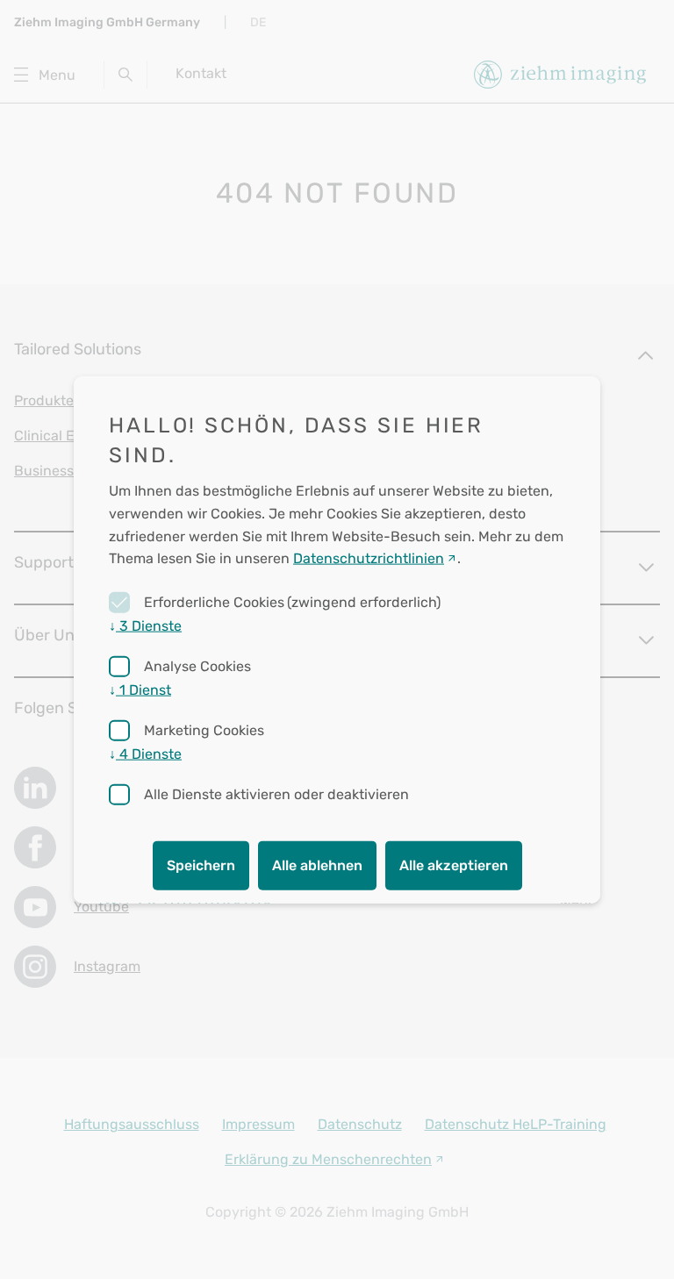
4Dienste (145, 753)
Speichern (201, 864)
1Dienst (140, 689)
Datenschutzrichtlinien (368, 558)
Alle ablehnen (317, 864)
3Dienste (145, 625)
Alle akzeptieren (453, 864)
